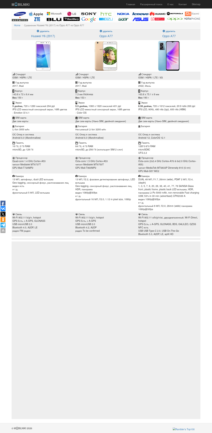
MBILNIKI (21, 4)
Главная (130, 4)
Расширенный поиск (151, 4)
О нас (170, 4)
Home (17, 25)
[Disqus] (106, 290)
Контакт (183, 4)
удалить (44, 31)
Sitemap (196, 4)
